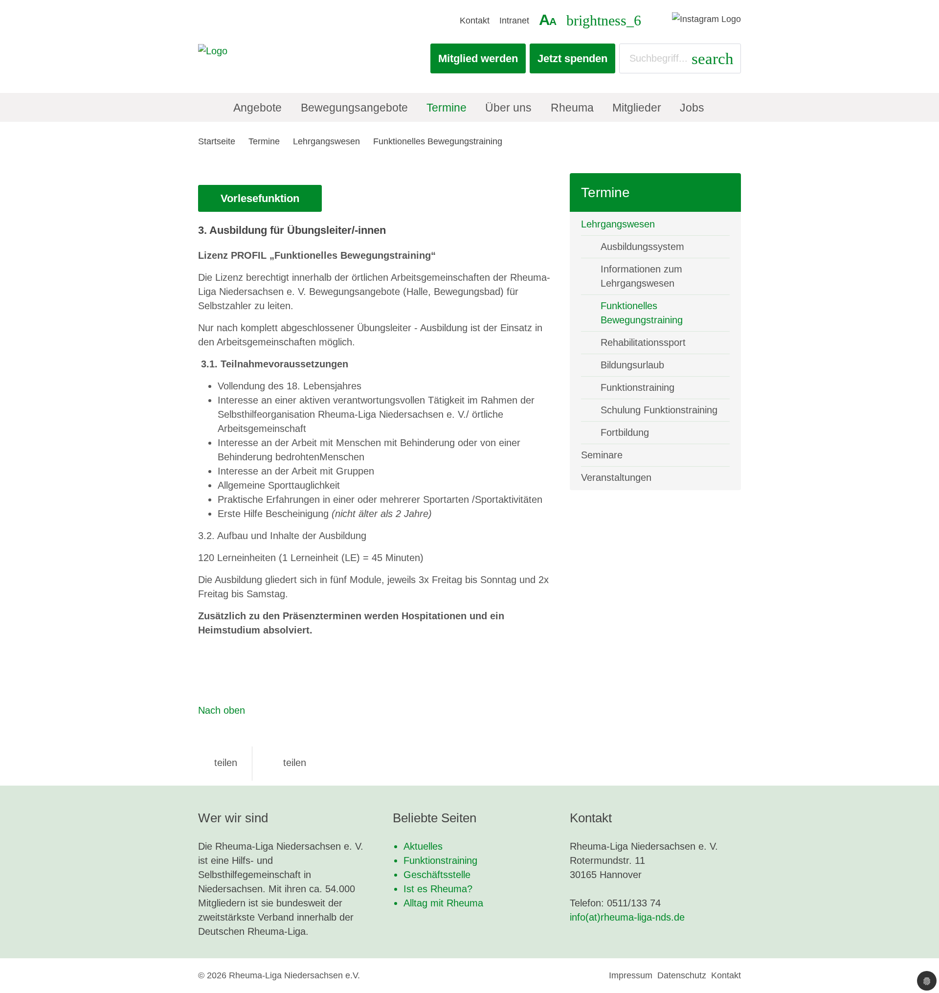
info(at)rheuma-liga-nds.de (627, 917)
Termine (264, 141)
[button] (217, 762)
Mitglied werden (478, 58)
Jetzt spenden (572, 58)
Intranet (514, 20)
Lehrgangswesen (326, 141)
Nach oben (221, 710)
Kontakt (475, 20)
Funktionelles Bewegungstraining (437, 141)
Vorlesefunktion (260, 198)
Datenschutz (681, 975)
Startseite (216, 141)
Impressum (630, 975)
